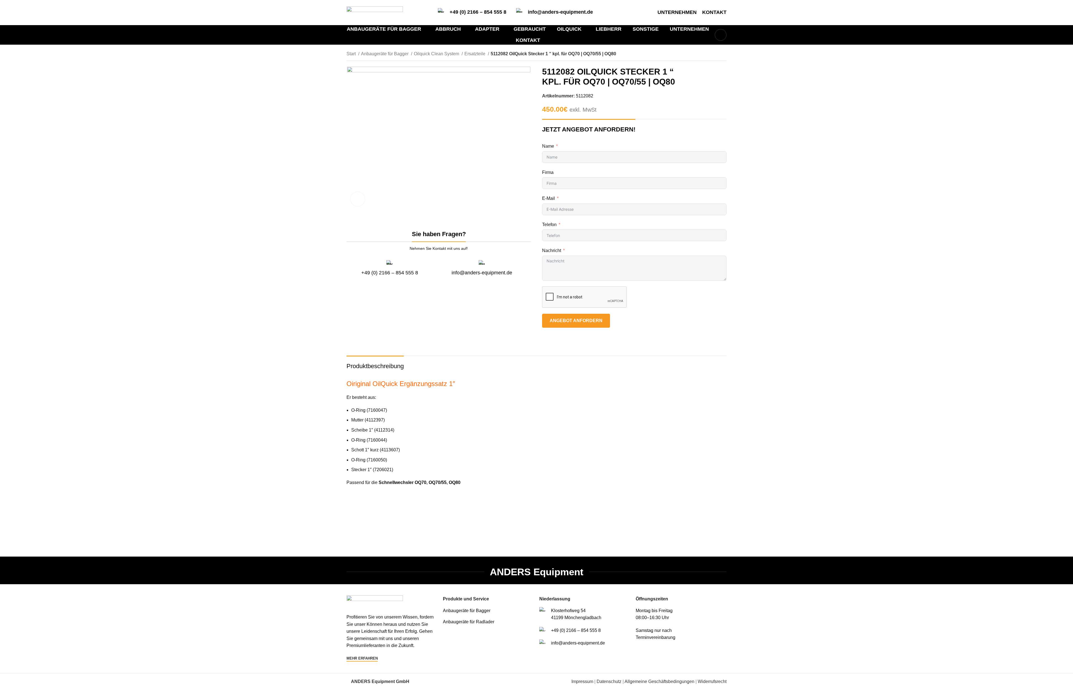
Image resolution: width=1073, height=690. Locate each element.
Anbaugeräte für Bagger (385, 53)
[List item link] (488, 610)
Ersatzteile (475, 53)
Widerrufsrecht (712, 681)
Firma (548, 172)
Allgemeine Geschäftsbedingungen (659, 681)
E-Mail (548, 198)
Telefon (549, 224)
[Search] (720, 34)
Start (351, 53)
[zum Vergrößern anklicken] (358, 199)
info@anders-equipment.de (560, 12)
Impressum (582, 681)
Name (548, 146)
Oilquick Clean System (437, 53)
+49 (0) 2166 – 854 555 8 (478, 12)
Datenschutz (609, 681)
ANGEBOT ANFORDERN (576, 320)
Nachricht (551, 250)
